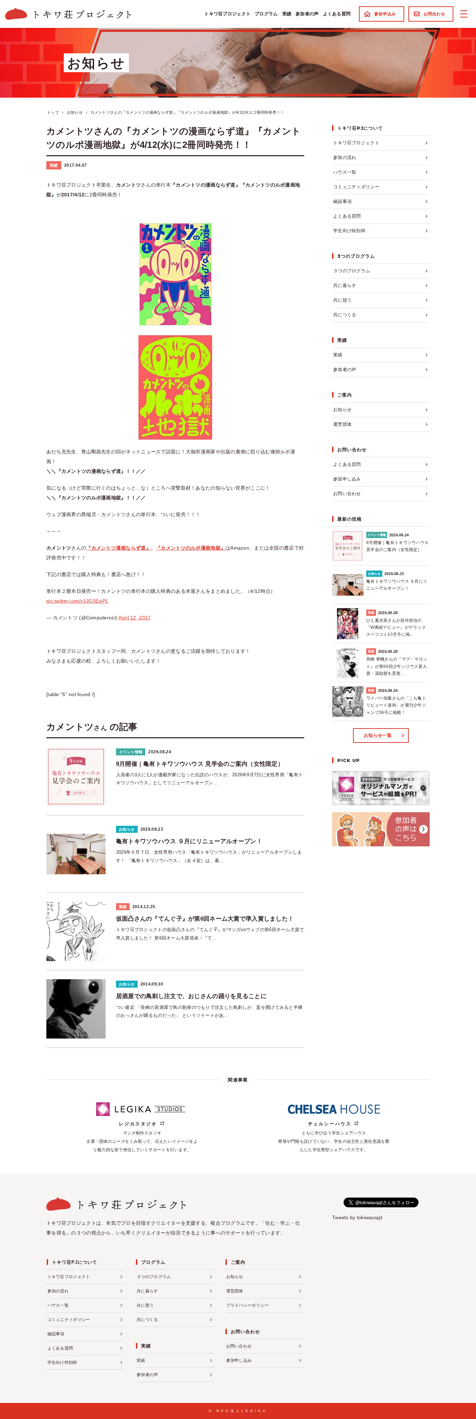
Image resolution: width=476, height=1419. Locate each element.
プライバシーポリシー (247, 1305)
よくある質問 (337, 13)
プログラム (266, 13)
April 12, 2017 (134, 617)
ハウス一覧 (344, 172)
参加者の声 (306, 13)
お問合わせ (434, 14)
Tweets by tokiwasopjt (357, 1217)
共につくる (344, 314)
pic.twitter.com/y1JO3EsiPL (77, 601)
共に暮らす (344, 285)
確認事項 (342, 201)
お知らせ (342, 409)
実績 (287, 13)
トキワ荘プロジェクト (227, 13)
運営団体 (342, 424)
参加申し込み (347, 479)
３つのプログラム (351, 270)
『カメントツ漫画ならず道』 (118, 548)
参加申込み (385, 14)
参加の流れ (344, 157)
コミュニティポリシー (356, 186)
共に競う (342, 300)
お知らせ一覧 (378, 735)
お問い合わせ (347, 493)
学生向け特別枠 (349, 230)
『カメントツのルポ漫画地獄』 (190, 548)
